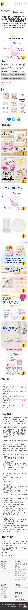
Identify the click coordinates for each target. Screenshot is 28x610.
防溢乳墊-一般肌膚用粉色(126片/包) (13, 65)
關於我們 (3, 564)
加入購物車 (6, 89)
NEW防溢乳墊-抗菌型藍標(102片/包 (13, 71)
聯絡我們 (3, 566)
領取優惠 (24, 599)
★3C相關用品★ (20, 568)
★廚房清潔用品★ (20, 574)
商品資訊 (14, 30)
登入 (8, 587)
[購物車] (21, 4)
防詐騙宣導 (4, 597)
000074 (22, 12)
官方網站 (3, 568)
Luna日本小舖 (6, 10)
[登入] (13, 4)
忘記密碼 (3, 589)
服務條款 (3, 591)
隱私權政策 (4, 593)
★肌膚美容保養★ (20, 579)
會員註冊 (3, 587)
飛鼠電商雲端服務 (15, 606)
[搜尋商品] (17, 4)
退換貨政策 (4, 595)
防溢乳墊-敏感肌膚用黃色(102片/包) (13, 68)
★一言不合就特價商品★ (10, 12)
